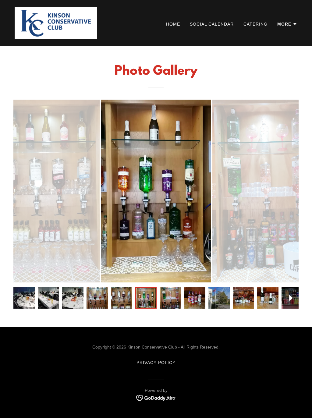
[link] (56, 22)
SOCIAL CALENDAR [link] (212, 24)
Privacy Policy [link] (156, 362)
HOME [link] (173, 24)
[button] (287, 24)
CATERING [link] (255, 24)
